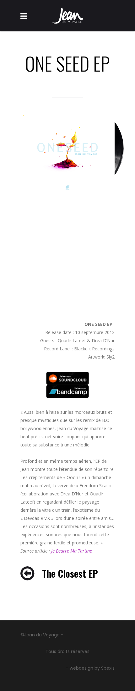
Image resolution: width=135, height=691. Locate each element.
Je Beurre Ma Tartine (71, 551)
